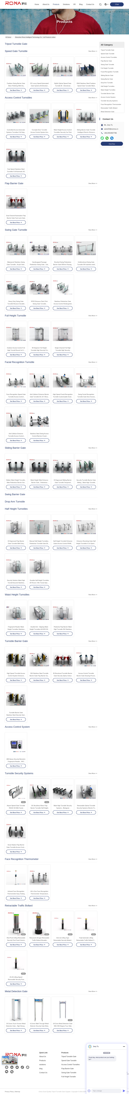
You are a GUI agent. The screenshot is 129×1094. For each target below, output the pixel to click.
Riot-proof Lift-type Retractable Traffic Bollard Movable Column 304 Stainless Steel (39, 940)
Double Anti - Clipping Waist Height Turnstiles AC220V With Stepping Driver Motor (39, 629)
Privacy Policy (9, 1091)
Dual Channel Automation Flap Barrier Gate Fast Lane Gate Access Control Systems (16, 218)
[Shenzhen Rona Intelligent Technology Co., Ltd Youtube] (17, 1067)
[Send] (124, 1091)
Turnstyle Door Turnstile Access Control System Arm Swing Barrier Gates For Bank (39, 132)
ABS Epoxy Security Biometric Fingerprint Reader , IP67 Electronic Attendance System (15, 761)
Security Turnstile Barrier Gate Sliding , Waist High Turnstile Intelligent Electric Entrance (86, 482)
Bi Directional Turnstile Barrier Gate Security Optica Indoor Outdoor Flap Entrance (62, 676)
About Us (42, 1056)
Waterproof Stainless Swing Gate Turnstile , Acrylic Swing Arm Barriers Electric (16, 264)
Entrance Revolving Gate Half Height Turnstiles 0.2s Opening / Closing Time (86, 543)
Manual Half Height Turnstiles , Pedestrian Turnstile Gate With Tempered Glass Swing (39, 543)
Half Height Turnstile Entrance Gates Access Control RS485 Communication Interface (62, 543)
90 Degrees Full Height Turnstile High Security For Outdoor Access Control (39, 350)
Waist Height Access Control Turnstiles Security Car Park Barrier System (63, 132)
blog (81, 4)
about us (46, 4)
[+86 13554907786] (112, 138)
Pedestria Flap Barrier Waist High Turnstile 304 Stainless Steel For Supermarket (63, 629)
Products (42, 1060)
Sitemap (17, 1091)
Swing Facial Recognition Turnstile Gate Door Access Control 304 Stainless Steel (86, 397)
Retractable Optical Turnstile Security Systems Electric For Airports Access (86, 808)
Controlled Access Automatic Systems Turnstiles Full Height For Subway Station (16, 132)
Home (37, 4)
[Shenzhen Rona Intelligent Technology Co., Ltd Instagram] (6, 1067)
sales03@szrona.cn (111, 129)
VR (74, 4)
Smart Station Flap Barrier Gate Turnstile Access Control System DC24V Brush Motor (16, 847)
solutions (66, 4)
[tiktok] (22, 1067)
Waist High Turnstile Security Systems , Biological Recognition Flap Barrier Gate (62, 808)
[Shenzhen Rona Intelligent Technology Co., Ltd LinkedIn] (12, 1067)
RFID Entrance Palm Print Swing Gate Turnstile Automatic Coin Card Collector (39, 304)
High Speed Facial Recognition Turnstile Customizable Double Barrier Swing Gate (63, 397)
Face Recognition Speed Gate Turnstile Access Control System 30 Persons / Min (16, 397)
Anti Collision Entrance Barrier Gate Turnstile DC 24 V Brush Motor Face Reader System (39, 397)
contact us (90, 4)
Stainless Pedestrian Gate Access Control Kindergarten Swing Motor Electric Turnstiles (62, 304)
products (56, 4)
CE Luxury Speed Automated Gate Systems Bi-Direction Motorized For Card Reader (39, 86)
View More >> (92, 51)
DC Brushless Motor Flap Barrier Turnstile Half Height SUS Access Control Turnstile (39, 808)
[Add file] (89, 1091)
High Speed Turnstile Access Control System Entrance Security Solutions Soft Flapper (16, 676)
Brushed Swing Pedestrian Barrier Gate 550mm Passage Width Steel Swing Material (62, 264)
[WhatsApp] (102, 138)
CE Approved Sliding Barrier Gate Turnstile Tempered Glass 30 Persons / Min (63, 482)
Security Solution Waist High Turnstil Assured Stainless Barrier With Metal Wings (16, 583)
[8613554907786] (27, 1067)
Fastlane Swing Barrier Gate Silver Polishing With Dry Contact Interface (16, 86)
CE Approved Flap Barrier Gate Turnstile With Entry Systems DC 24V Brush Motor (15, 543)
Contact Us (43, 1072)
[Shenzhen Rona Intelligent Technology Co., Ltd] (16, 4)
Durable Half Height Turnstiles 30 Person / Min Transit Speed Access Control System (39, 583)
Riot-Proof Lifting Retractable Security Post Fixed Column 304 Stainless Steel (16, 940)
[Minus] (124, 1046)
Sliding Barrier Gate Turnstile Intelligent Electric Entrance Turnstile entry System (86, 132)
